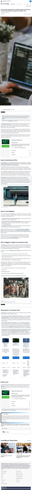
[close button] (31, 0)
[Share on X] (29, 428)
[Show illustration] (4, 421)
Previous (1, 448)
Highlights (12, 152)
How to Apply (6, 146)
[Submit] (11, 4)
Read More (29, 440)
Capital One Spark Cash (6, 123)
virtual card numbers (14, 237)
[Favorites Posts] (27, 4)
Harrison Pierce (7, 12)
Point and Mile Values (19, 476)
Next (31, 448)
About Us (2, 481)
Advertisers (3, 118)
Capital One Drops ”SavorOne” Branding (6, 456)
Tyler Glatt (3, 12)
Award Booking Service (19, 478)
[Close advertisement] (31, 112)
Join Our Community (4, 483)
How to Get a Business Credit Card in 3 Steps (8, 301)
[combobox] (16, 4)
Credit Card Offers (3, 471)
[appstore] (16, 488)
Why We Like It (13, 150)
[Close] (30, 109)
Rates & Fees (14, 331)
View (30, 1)
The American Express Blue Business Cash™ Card (18, 330)
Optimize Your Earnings (19, 474)
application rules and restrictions (15, 250)
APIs (2, 478)
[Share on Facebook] (27, 428)
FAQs (2, 476)
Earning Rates (13, 154)
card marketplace (10, 120)
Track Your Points (18, 471)
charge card (11, 326)
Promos (2, 474)
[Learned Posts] (25, 4)
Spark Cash (4, 162)
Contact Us (17, 481)
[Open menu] (30, 4)
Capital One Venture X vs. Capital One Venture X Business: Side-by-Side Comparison (23, 456)
